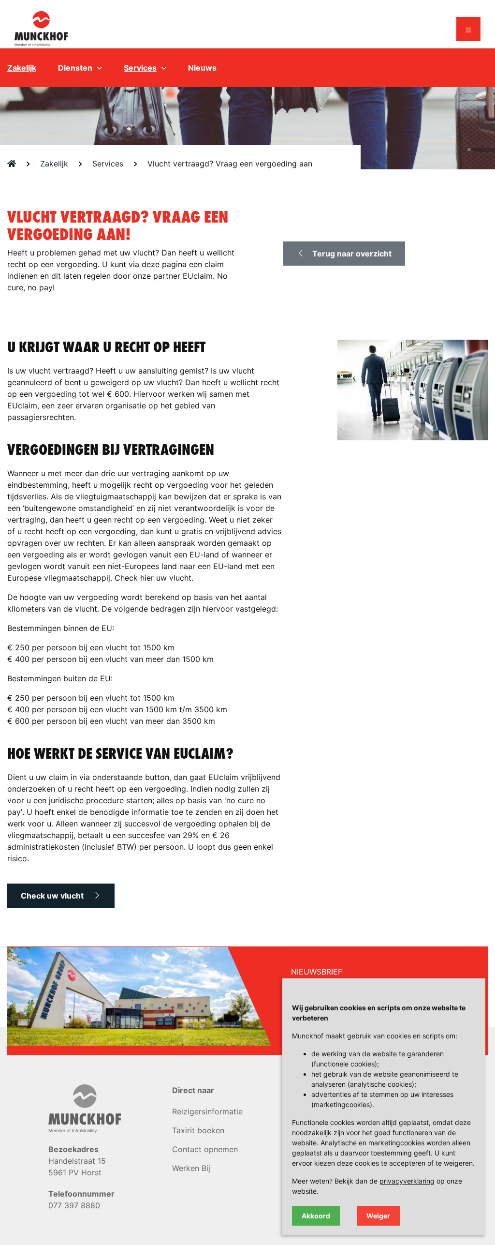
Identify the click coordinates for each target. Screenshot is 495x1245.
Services (140, 68)
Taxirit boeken (198, 1130)
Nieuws (202, 68)
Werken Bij (191, 1168)
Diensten (75, 68)
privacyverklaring (407, 1181)
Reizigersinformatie (207, 1111)
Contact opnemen (205, 1149)
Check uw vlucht (53, 895)
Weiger (378, 1216)
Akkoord (316, 1216)
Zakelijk (21, 68)
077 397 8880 (74, 1205)
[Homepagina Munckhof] (41, 28)
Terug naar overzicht (352, 253)
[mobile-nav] (468, 29)
